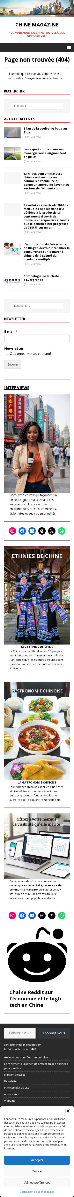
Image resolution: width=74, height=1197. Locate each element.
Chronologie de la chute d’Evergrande (41, 278)
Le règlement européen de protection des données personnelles (36, 1066)
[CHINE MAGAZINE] (37, 15)
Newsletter (13, 348)
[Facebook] (22, 531)
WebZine (9, 1100)
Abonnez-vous (54, 1033)
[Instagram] (12, 531)
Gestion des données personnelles (26, 1057)
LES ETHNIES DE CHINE (37, 647)
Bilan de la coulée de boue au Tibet (45, 130)
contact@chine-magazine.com (22, 1045)
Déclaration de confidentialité (37, 1192)
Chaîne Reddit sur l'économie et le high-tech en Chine (36, 998)
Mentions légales (14, 1074)
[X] (52, 531)
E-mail (10, 331)
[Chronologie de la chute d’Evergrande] (12, 284)
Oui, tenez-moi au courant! (30, 353)
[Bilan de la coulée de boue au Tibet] (12, 137)
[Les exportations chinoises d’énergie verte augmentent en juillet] (12, 157)
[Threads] (42, 531)
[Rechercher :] (37, 106)
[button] (68, 1111)
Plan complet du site (16, 1087)
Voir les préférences (37, 1182)
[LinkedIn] (32, 531)
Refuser (37, 1171)
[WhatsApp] (61, 531)
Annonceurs (11, 1094)
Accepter (37, 1160)
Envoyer (12, 364)
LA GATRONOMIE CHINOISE (37, 782)
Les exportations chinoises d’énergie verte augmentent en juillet (45, 152)
